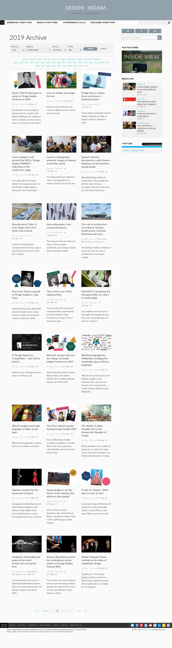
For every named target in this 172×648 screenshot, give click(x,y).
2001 (75, 66)
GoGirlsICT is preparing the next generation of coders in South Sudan (95, 294)
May (49, 59)
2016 (69, 62)
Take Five (141, 84)
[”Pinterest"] (155, 31)
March (39, 59)
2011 (96, 62)
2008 (37, 66)
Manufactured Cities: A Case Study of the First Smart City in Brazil (24, 227)
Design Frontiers (55, 168)
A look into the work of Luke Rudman (146, 114)
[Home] (86, 8)
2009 (107, 62)
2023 (32, 62)
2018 (59, 62)
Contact (22, 625)
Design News (18, 104)
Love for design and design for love (61, 94)
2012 (91, 62)
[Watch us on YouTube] (150, 625)
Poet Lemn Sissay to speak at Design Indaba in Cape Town (26, 294)
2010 (102, 62)
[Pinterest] (141, 625)
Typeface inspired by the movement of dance (25, 491)
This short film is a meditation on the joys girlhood (146, 128)
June (54, 59)
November (88, 59)
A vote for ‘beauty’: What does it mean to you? (94, 491)
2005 (53, 66)
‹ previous (45, 611)
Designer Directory (103, 22)
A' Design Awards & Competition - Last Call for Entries (26, 358)
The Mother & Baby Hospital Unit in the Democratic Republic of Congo (94, 430)
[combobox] (151, 22)
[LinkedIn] (159, 625)
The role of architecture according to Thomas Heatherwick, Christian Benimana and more (94, 229)
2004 (59, 66)
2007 (43, 66)
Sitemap (64, 625)
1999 (80, 66)
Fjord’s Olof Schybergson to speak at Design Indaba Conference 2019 (27, 96)
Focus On (141, 99)
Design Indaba (146, 630)
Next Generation (89, 104)
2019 (53, 62)
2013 (86, 62)
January (25, 59)
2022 (37, 62)
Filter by (14, 46)
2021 (43, 62)
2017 (64, 62)
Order (71, 46)
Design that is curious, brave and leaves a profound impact (93, 96)
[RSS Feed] (164, 625)
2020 (48, 62)
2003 (64, 66)
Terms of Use (75, 625)
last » (86, 611)
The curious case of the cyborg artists (59, 293)
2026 (16, 62)
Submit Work (45, 625)
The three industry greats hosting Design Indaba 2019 (61, 427)
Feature (29, 46)
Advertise (32, 625)
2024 (26, 62)
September (71, 59)
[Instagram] (146, 625)
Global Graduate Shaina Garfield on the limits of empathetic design (93, 560)
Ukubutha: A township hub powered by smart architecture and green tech (26, 561)
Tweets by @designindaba (133, 150)
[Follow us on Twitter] (128, 31)
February (32, 59)
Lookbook (141, 111)
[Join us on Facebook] (141, 31)
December (97, 59)
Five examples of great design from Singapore (146, 102)
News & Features (47, 22)
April (45, 59)
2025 (21, 62)
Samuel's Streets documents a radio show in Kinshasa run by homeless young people (95, 161)
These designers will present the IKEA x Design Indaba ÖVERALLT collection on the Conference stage (26, 163)
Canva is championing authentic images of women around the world (61, 160)
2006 (48, 66)
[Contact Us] (168, 625)
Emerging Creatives (19, 22)
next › (79, 611)
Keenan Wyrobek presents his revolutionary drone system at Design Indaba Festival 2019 (61, 561)
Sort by (55, 46)
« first (37, 611)
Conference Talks (74, 22)
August (63, 59)
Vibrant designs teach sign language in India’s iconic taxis (26, 429)
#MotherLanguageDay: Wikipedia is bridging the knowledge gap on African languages (95, 359)
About (12, 625)
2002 (69, 66)
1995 (86, 66)
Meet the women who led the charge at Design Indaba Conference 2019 (60, 358)
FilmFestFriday (143, 123)
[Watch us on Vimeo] (155, 625)
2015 (75, 62)
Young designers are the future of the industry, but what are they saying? (60, 493)
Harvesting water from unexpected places (59, 226)
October (79, 59)
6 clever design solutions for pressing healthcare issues (147, 89)
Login (55, 625)
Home (2, 22)
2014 (80, 62)
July (58, 59)
